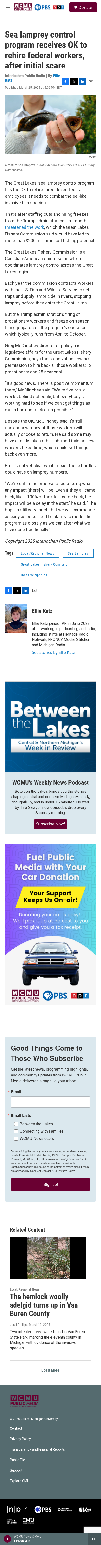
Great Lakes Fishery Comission (45, 564)
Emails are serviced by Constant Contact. (50, 1169)
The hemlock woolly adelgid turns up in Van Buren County (44, 1305)
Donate (85, 7)
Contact (16, 1428)
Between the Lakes (36, 1123)
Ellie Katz (42, 611)
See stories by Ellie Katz (53, 652)
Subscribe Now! (50, 824)
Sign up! (50, 1184)
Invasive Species (34, 575)
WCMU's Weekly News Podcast (50, 782)
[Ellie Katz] (16, 618)
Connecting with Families (41, 1131)
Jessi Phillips (18, 1325)
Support (16, 1470)
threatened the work (24, 227)
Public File (17, 1460)
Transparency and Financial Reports (37, 1449)
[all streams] (94, 1539)
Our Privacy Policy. (63, 1171)
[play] (7, 1538)
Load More (50, 1370)
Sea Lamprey (78, 553)
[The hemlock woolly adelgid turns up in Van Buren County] (48, 1258)
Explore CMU (19, 1481)
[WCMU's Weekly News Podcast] (50, 727)
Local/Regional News (37, 553)
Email (16, 1092)
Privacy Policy (20, 1439)
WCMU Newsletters (37, 1138)
